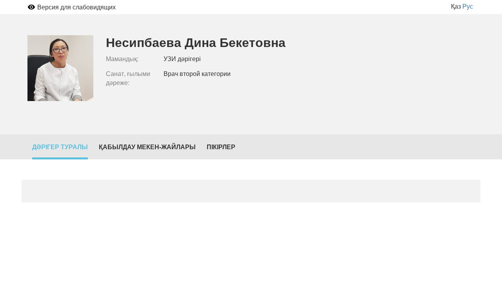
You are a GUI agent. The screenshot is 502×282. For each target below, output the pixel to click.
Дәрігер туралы (60, 146)
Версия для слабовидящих (76, 6)
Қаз (456, 6)
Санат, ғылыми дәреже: (128, 78)
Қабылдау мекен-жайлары (147, 146)
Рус (467, 6)
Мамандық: (122, 58)
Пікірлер (221, 146)
